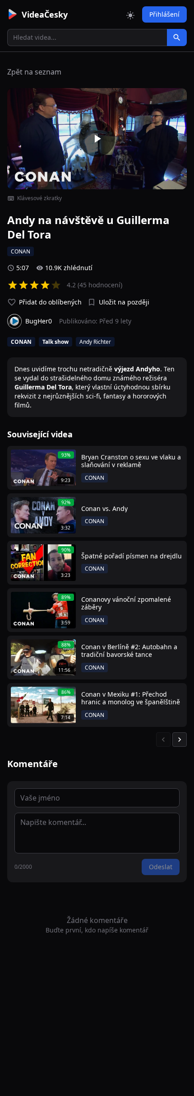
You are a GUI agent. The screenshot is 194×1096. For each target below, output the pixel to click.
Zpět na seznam (34, 72)
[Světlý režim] (130, 14)
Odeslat (160, 866)
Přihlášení (164, 14)
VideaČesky (45, 14)
